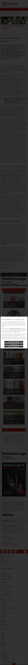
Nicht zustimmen (13, 344)
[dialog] (14, 332)
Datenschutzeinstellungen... (14, 346)
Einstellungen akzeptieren (13, 341)
